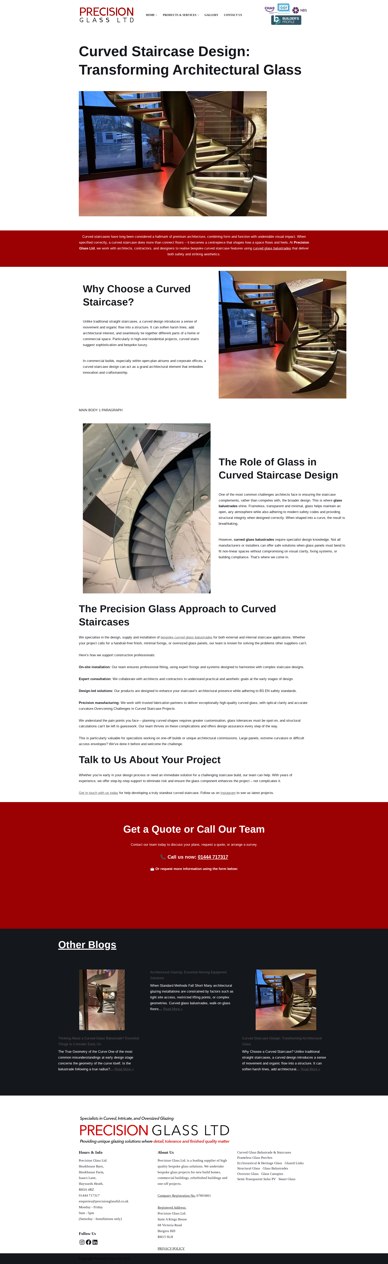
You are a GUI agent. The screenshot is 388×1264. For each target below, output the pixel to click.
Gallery (211, 15)
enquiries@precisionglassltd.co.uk (104, 1201)
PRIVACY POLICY (171, 1248)
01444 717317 (213, 857)
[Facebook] (88, 1242)
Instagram (228, 793)
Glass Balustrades (275, 1168)
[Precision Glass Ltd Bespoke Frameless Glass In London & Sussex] (106, 15)
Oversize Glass (248, 1174)
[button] (156, 15)
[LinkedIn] (95, 1242)
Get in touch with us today (98, 793)
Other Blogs (87, 944)
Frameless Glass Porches (254, 1158)
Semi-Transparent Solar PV (256, 1179)
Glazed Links (294, 1163)
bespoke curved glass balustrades (186, 637)
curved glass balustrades (272, 248)
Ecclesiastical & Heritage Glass (259, 1163)
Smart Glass (286, 1179)
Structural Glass (248, 1168)
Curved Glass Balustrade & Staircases (264, 1152)
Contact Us (233, 15)
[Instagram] (82, 1242)
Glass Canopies (272, 1174)
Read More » (124, 1069)
